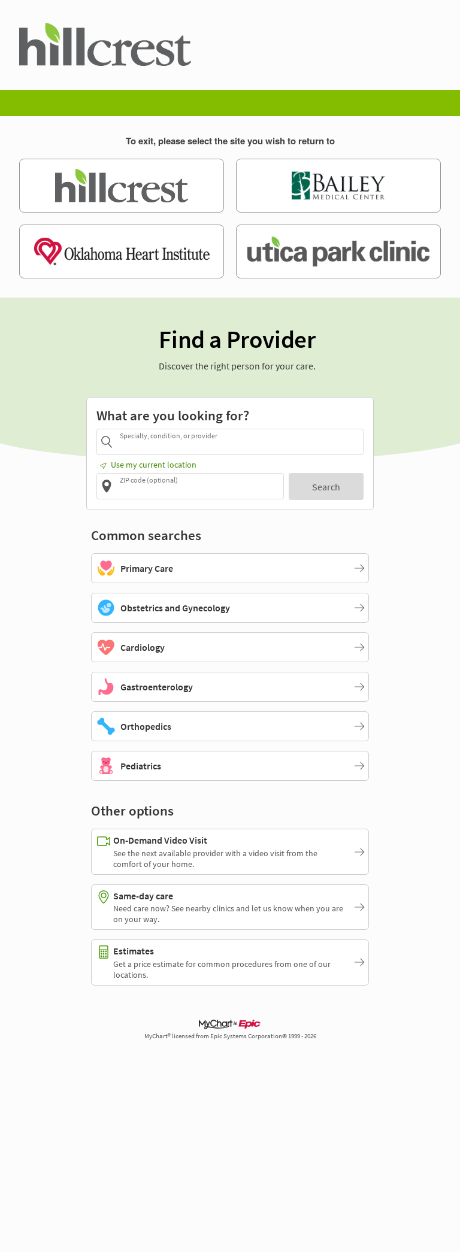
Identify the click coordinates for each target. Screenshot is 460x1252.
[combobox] (239, 441)
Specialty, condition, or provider (168, 435)
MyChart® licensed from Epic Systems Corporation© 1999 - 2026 (230, 1036)
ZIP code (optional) (149, 479)
